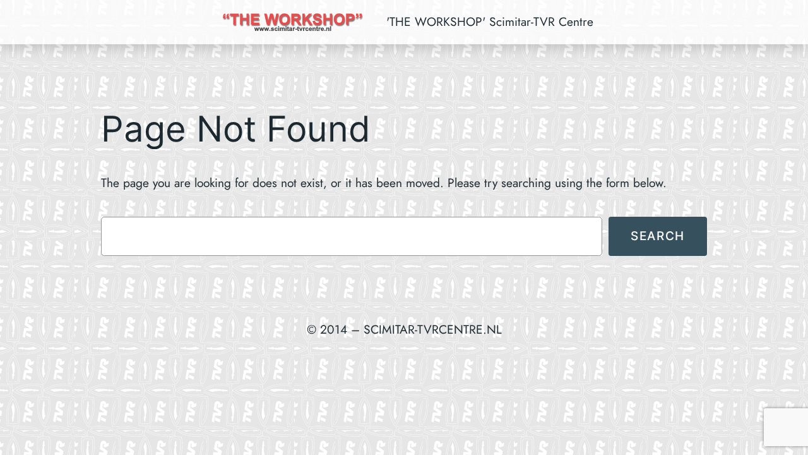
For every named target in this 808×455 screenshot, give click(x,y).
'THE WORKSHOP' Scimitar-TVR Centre (489, 21)
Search (658, 235)
